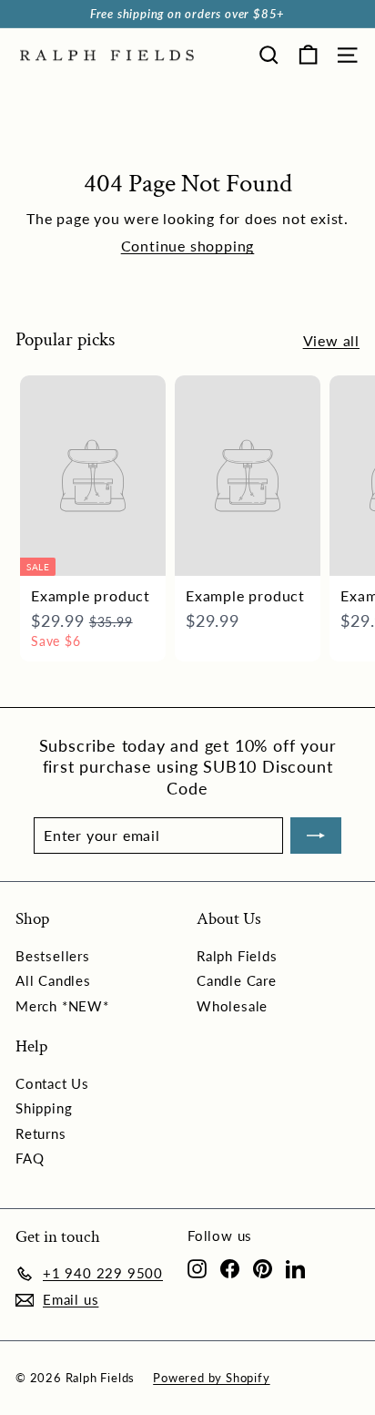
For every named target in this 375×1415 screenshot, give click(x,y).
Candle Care (237, 980)
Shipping (43, 1108)
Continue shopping (188, 245)
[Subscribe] (315, 835)
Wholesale (232, 1006)
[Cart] (308, 55)
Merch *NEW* (62, 1006)
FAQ (29, 1158)
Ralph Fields (237, 956)
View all (331, 340)
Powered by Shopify (211, 1377)
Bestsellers (52, 956)
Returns (40, 1133)
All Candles (53, 980)
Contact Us (52, 1083)
